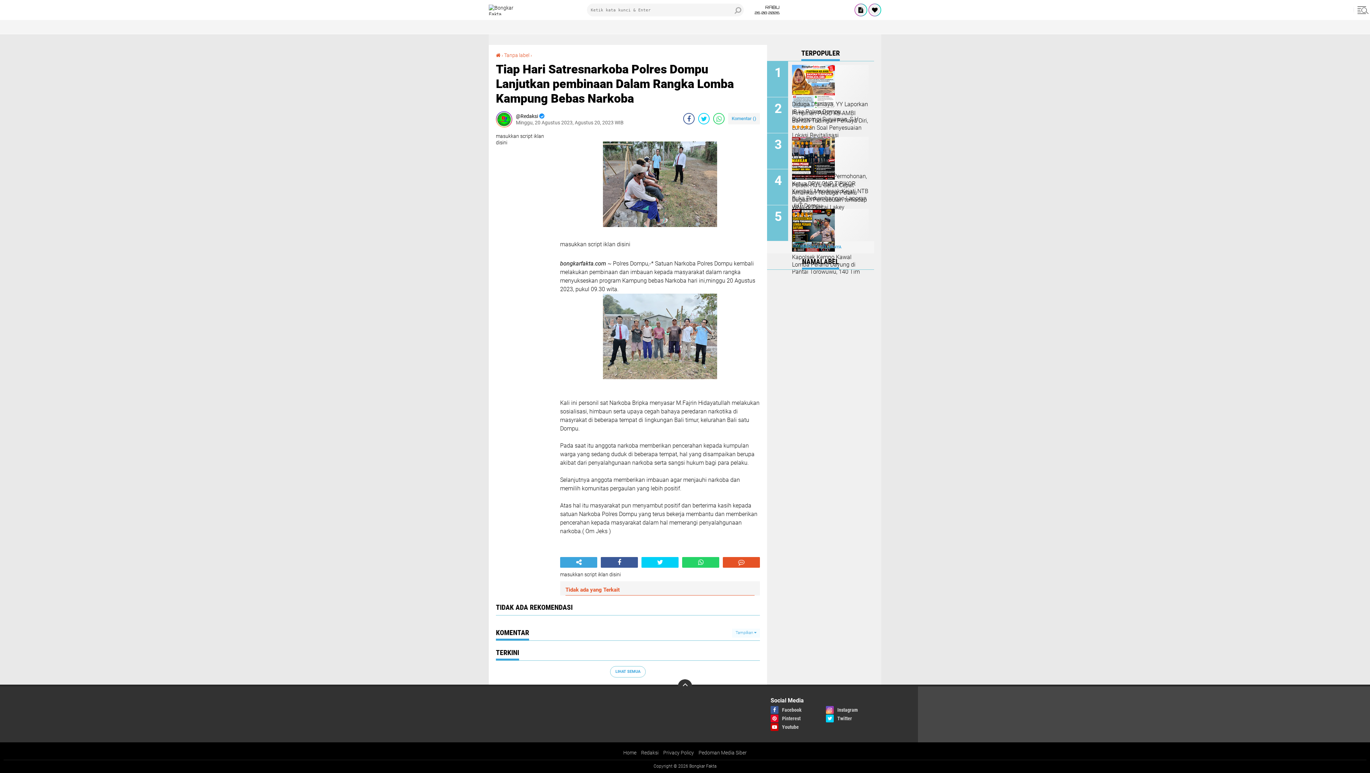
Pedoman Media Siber (723, 753)
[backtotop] (685, 686)
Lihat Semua (627, 671)
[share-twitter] (704, 118)
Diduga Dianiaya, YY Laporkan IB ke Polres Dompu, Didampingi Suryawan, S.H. (830, 112)
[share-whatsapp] (719, 118)
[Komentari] (741, 562)
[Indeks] (861, 10)
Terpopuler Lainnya (820, 247)
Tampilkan (745, 632)
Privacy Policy (678, 753)
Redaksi (650, 753)
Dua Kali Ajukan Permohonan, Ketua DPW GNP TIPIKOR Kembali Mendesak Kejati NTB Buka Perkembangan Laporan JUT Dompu (830, 191)
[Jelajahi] (1362, 10)
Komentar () (744, 118)
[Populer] (875, 10)
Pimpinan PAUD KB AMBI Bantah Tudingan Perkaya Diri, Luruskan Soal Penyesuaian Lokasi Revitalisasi (830, 124)
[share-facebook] (689, 118)
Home (629, 753)
